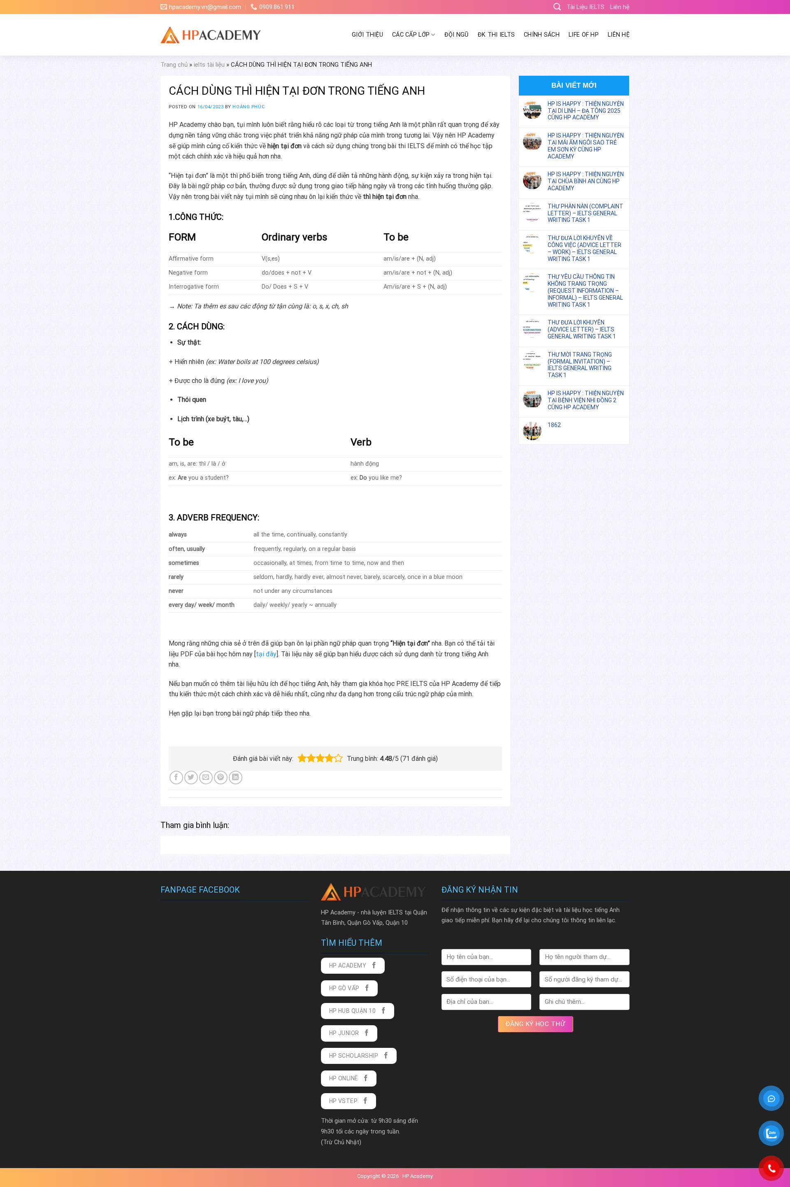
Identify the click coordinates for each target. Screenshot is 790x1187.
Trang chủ (174, 64)
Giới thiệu (367, 34)
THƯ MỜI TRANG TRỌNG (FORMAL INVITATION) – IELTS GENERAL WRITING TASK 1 (580, 364)
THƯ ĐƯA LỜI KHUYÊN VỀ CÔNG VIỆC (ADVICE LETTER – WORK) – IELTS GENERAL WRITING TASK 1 (584, 248)
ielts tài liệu (209, 64)
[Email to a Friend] (206, 777)
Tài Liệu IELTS (585, 7)
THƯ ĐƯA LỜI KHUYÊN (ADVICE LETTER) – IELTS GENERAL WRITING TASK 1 (582, 329)
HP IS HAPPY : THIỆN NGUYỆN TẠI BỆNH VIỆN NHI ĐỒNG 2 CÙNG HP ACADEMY (586, 400)
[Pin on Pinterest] (221, 777)
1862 (554, 425)
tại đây (266, 654)
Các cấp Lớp (411, 34)
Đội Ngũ (456, 34)
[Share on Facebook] (176, 777)
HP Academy (417, 1176)
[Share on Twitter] (191, 777)
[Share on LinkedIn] (235, 777)
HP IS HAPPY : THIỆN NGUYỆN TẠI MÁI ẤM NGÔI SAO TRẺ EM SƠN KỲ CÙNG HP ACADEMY (586, 145)
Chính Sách (542, 34)
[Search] (557, 7)
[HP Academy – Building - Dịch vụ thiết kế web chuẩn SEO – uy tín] (211, 35)
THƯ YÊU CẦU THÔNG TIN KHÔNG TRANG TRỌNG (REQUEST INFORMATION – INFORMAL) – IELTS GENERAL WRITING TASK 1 (585, 290)
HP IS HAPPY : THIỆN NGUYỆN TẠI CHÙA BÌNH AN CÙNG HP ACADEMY (586, 181)
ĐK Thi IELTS (496, 34)
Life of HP (584, 34)
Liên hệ (620, 7)
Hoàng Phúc (248, 107)
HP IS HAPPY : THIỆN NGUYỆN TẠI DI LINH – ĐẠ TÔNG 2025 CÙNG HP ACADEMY (586, 110)
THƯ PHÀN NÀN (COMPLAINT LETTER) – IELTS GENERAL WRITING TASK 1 (585, 213)
